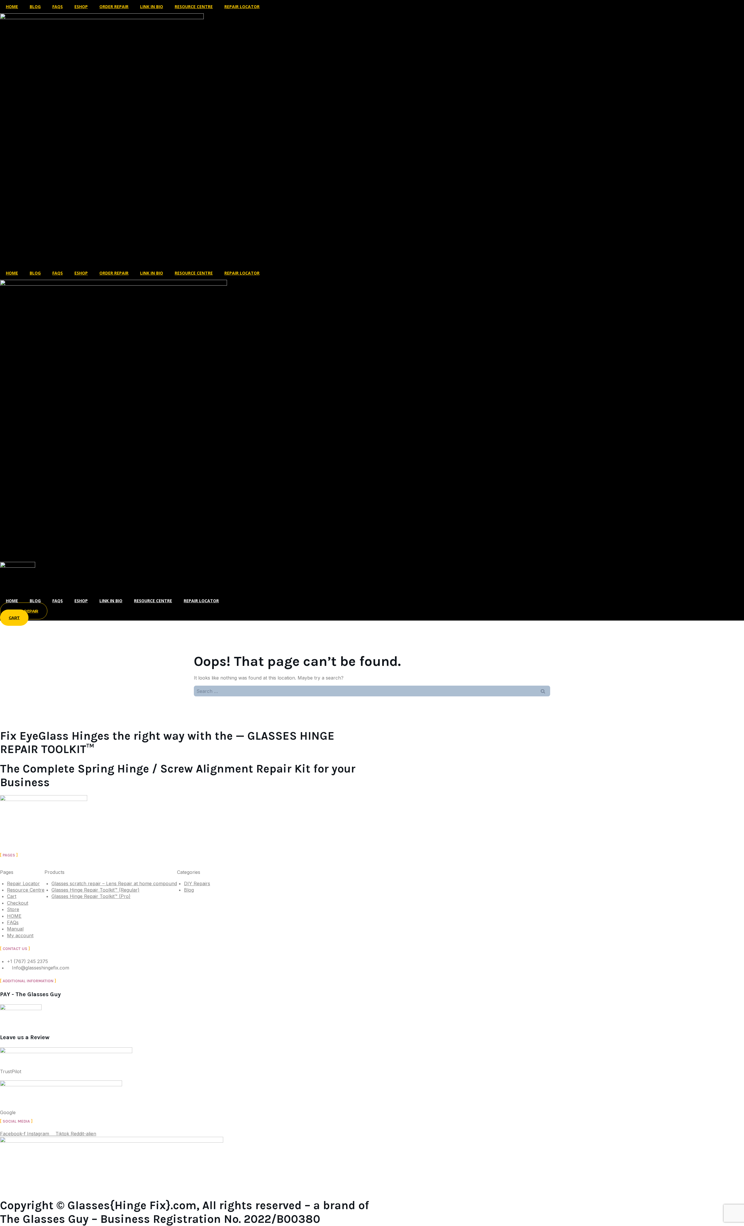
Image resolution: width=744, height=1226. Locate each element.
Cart (11, 896)
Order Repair (113, 6)
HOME (12, 6)
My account (20, 935)
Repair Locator (242, 6)
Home (12, 600)
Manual (15, 929)
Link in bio (110, 600)
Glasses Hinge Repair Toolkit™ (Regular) (95, 890)
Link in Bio (151, 6)
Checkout (17, 903)
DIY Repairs (197, 883)
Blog (35, 6)
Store (13, 909)
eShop (81, 6)
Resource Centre (194, 6)
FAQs (57, 6)
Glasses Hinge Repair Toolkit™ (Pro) (90, 896)
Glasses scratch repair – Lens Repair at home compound (114, 883)
